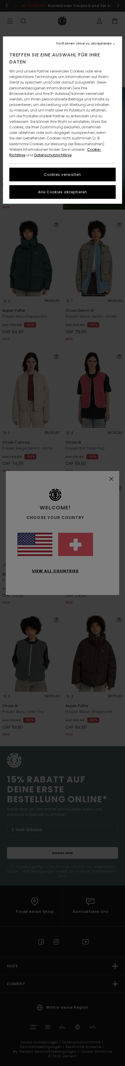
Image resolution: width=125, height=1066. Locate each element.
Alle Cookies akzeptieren (62, 192)
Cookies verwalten (62, 174)
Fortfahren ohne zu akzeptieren (84, 43)
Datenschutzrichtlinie (53, 155)
